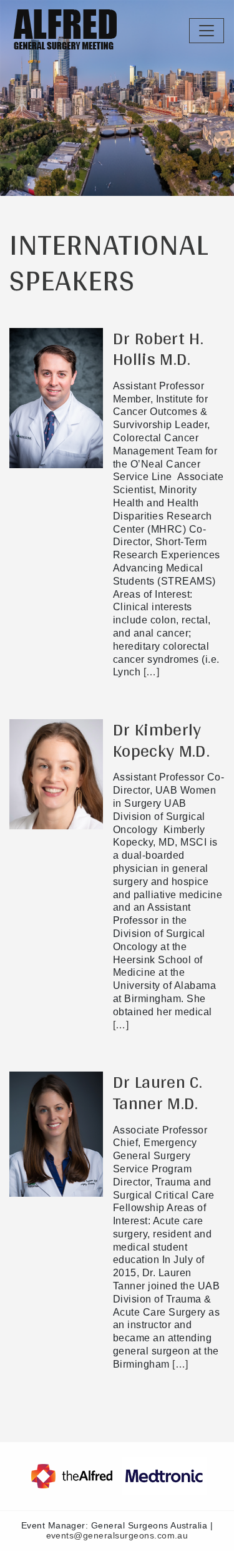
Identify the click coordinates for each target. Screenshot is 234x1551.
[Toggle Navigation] (206, 30)
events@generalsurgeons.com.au (117, 1535)
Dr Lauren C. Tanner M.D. (157, 1092)
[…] (149, 672)
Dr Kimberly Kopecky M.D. (161, 740)
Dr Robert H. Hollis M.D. (158, 348)
